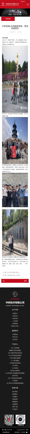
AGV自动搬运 (15, 360)
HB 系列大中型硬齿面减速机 (15, 383)
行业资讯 (15, 339)
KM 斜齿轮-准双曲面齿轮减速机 (15, 373)
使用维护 (15, 401)
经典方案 (15, 388)
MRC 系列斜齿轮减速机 (15, 378)
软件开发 (15, 375)
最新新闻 (15, 331)
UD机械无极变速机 (15, 363)
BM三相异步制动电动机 (15, 353)
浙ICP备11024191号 (7, 429)
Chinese (22, 1)
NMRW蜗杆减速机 (15, 358)
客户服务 (15, 391)
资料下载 (15, 406)
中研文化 (15, 316)
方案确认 (15, 396)
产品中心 (15, 344)
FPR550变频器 (15, 348)
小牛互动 (22, 432)
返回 (25, 281)
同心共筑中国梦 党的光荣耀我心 (15, 272)
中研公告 (15, 337)
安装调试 (15, 399)
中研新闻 (15, 334)
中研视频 (15, 323)
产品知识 (15, 409)
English (27, 1)
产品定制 (15, 380)
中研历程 (15, 318)
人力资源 (15, 321)
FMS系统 (15, 365)
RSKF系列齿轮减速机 (15, 355)
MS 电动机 (15, 368)
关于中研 (15, 310)
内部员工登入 (15, 326)
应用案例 (15, 404)
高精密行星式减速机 (15, 350)
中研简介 (15, 313)
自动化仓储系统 (15, 370)
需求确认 (15, 394)
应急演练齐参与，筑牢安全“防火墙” (16, 275)
